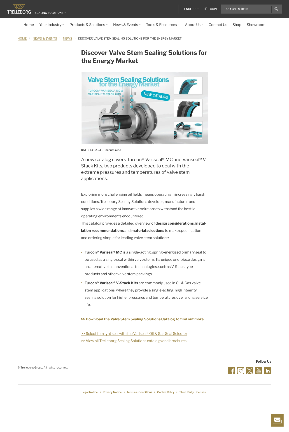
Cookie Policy (165, 392)
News (67, 38)
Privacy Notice (112, 392)
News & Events (45, 38)
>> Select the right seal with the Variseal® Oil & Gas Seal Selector (134, 333)
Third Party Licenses (192, 392)
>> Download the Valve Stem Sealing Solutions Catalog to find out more (142, 319)
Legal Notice (90, 392)
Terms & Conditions (139, 392)
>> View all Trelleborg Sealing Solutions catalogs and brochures (133, 341)
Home (22, 38)
